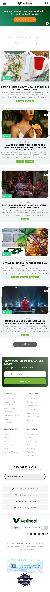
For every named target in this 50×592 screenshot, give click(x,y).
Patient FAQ (32, 406)
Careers (7, 441)
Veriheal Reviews (27, 501)
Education (8, 412)
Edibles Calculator (11, 415)
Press (6, 448)
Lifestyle (29, 101)
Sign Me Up (25, 381)
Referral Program (11, 452)
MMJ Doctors (9, 398)
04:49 (8, 196)
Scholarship (32, 413)
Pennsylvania (32, 434)
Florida (30, 452)
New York (31, 456)
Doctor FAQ (31, 409)
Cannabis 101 (32, 398)
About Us (7, 434)
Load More (25, 344)
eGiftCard (8, 423)
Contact (7, 437)
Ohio (29, 437)
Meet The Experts (34, 417)
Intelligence (32, 420)
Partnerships (9, 445)
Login (15, 528)
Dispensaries (9, 408)
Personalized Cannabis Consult (11, 403)
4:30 (8, 136)
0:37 (8, 78)
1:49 (8, 254)
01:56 (8, 312)
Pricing (7, 419)
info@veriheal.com (27, 495)
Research (34, 277)
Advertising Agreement (36, 547)
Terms (6, 547)
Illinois (29, 445)
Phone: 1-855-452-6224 (27, 489)
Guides (20, 101)
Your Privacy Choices (27, 508)
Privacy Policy (17, 547)
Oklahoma (31, 441)
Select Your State (23, 20)
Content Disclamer (26, 549)
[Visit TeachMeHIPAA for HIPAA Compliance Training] (25, 580)
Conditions (31, 402)
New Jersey (31, 448)
